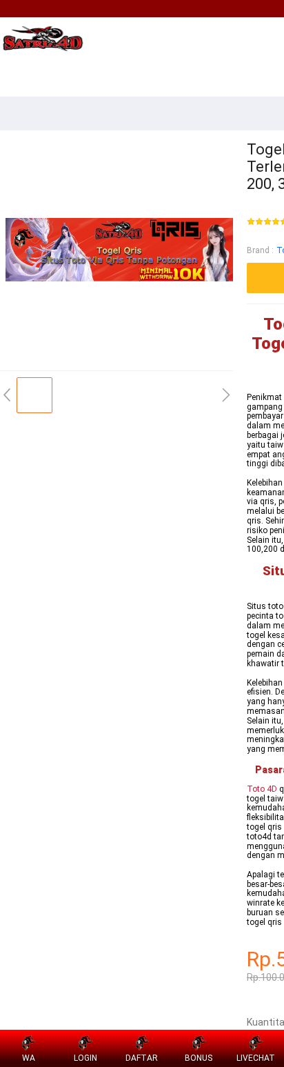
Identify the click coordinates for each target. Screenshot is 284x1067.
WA (28, 1058)
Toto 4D (262, 789)
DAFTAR (141, 1058)
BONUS (198, 1058)
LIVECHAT (255, 1058)
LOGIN (85, 1058)
